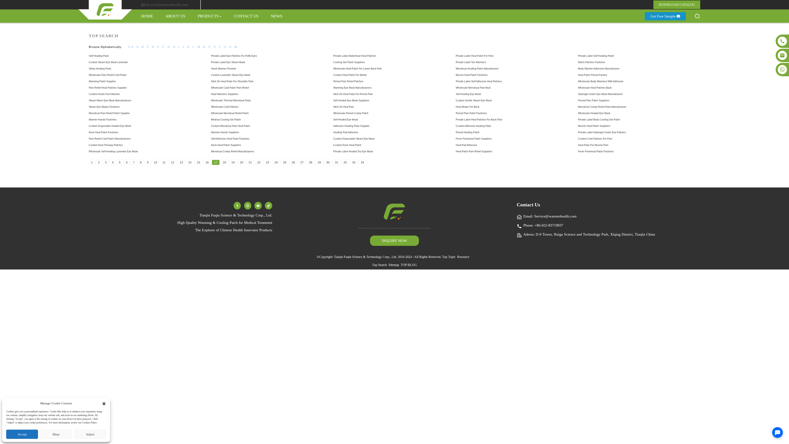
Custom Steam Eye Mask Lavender (108, 62)
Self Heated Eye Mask (345, 119)
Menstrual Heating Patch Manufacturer (477, 68)
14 (189, 162)
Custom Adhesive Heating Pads (473, 126)
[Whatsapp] (782, 69)
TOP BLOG (409, 265)
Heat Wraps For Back (467, 106)
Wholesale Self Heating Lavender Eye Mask (113, 151)
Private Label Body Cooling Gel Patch (599, 119)
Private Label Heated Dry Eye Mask (353, 151)
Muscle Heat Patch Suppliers (594, 126)
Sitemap (394, 265)
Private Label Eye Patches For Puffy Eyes (234, 55)
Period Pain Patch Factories (471, 113)
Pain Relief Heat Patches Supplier (108, 87)
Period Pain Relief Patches (348, 81)
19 (233, 162)
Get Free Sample (663, 16)
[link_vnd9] (247, 205)
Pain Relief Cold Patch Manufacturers (110, 138)
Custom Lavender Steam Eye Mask (230, 75)
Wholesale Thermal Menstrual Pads (231, 100)
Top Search (379, 265)
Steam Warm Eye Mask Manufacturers (110, 100)
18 (224, 162)
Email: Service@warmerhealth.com (550, 216)
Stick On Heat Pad (343, 106)
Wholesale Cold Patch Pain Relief (230, 87)
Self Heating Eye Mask (468, 94)
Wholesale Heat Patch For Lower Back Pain (357, 68)
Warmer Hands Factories (103, 119)
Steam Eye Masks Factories (104, 106)
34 (362, 162)
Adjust (90, 434)
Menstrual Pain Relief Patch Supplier (109, 113)
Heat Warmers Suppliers (224, 94)
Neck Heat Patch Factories (103, 132)
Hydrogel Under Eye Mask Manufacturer (600, 94)
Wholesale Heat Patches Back (595, 87)
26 (293, 162)
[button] (104, 403)
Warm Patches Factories (591, 62)
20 (241, 162)
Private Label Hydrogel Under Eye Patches (602, 132)
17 (215, 162)
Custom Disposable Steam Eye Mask (354, 138)
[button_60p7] (697, 16)
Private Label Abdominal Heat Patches (354, 55)
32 (345, 162)
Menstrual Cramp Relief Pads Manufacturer (602, 106)
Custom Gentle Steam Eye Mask (474, 100)
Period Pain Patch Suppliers (593, 100)
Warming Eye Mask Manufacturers (352, 87)
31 (336, 162)
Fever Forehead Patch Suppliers (474, 138)
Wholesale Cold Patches (225, 106)
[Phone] (782, 41)
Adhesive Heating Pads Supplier (351, 126)
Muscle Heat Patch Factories (472, 75)
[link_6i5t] (237, 205)
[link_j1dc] (258, 205)
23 (267, 162)
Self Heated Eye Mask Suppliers (351, 100)
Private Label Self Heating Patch (596, 55)
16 (207, 162)
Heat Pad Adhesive (466, 145)
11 (164, 162)
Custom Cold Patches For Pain (595, 138)
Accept (22, 434)
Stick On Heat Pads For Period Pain (353, 94)
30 (328, 162)
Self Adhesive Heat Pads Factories (230, 138)
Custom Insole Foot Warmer (104, 94)
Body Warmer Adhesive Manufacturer (598, 68)
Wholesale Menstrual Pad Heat (473, 87)
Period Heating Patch (468, 132)
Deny (56, 434)
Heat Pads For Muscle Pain (593, 145)
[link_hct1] (268, 205)
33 (353, 162)
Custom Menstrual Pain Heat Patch (230, 126)
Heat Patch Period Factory (592, 75)
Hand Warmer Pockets (223, 68)
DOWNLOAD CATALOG (677, 4)
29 (319, 162)
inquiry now (394, 241)
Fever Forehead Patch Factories (596, 151)
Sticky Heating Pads (100, 68)
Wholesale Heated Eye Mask (594, 113)
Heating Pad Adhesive (345, 132)
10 (155, 162)
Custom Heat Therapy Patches (106, 145)
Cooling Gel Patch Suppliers (349, 62)
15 (198, 162)
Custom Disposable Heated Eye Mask (110, 126)
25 (284, 162)
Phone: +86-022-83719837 (543, 225)
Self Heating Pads (99, 55)
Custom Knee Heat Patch (347, 145)
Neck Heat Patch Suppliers (226, 145)
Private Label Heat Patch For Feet (474, 55)
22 (259, 162)
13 (181, 162)
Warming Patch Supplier (102, 81)
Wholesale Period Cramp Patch (350, 113)
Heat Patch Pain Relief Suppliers (474, 151)
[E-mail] (782, 55)
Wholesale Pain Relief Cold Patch (108, 75)
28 (310, 162)
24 (276, 162)
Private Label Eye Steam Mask (228, 62)
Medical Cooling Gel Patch (226, 119)
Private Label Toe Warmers (471, 62)
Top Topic (448, 257)
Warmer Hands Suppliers (225, 132)
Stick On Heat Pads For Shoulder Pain (232, 81)
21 (250, 162)
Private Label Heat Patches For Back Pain (479, 119)
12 (172, 162)
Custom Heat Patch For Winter (350, 75)
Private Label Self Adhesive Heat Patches (479, 81)
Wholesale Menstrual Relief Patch (230, 113)
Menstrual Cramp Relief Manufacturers (232, 151)
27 (302, 162)
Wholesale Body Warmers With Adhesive (600, 81)
